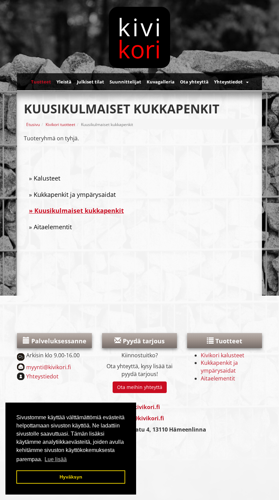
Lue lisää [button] (56, 459)
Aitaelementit (53, 227)
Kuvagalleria (161, 82)
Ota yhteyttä (194, 82)
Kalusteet (47, 178)
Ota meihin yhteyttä (139, 387)
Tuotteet (41, 82)
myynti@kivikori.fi (48, 367)
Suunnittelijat (125, 82)
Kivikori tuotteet (60, 124)
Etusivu (33, 124)
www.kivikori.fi (139, 407)
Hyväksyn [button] (71, 477)
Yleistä (63, 82)
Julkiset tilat (90, 82)
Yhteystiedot (228, 82)
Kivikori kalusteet (222, 355)
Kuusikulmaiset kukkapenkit (79, 210)
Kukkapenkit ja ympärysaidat (75, 194)
